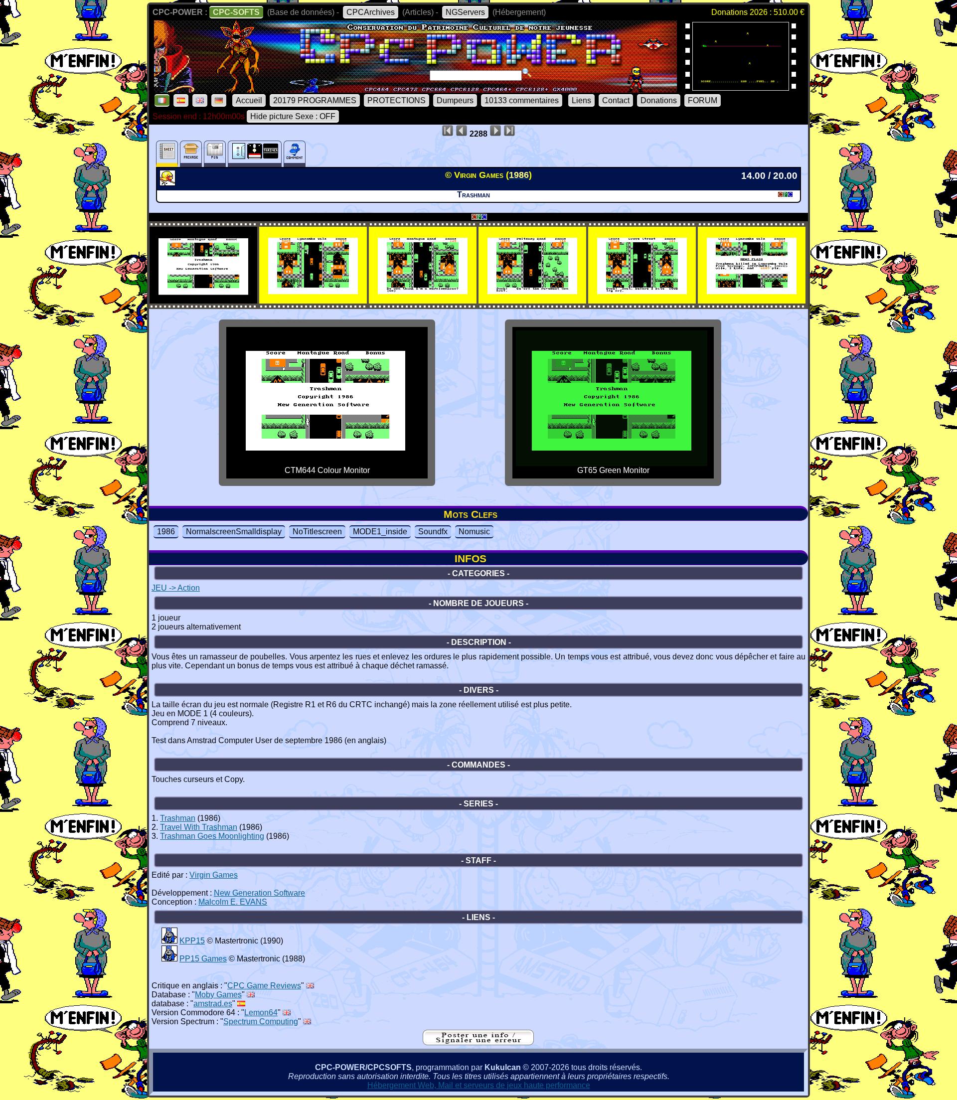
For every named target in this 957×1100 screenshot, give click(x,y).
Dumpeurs (455, 100)
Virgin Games (213, 875)
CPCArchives (370, 12)
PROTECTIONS (396, 100)
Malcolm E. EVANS (232, 902)
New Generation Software (259, 893)
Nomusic (474, 531)
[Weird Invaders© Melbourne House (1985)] (741, 87)
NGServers (465, 12)
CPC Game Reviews (264, 985)
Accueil (249, 100)
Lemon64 (261, 1012)
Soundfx (433, 531)
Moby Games (218, 994)
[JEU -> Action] (169, 183)
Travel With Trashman (198, 827)
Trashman (177, 818)
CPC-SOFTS (236, 12)
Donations (658, 100)
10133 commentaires (521, 100)
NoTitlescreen (317, 531)
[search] (527, 73)
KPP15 (192, 941)
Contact (616, 100)
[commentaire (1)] (295, 154)
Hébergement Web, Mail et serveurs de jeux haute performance (478, 1085)
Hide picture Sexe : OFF (292, 116)
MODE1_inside (380, 531)
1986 (166, 531)
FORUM (702, 100)
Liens (581, 100)
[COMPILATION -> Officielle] (169, 941)
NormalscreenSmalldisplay (234, 531)
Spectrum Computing (260, 1021)
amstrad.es (212, 1003)
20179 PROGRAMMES (314, 100)
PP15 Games (203, 958)
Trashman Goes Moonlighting (212, 836)
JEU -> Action (176, 588)
